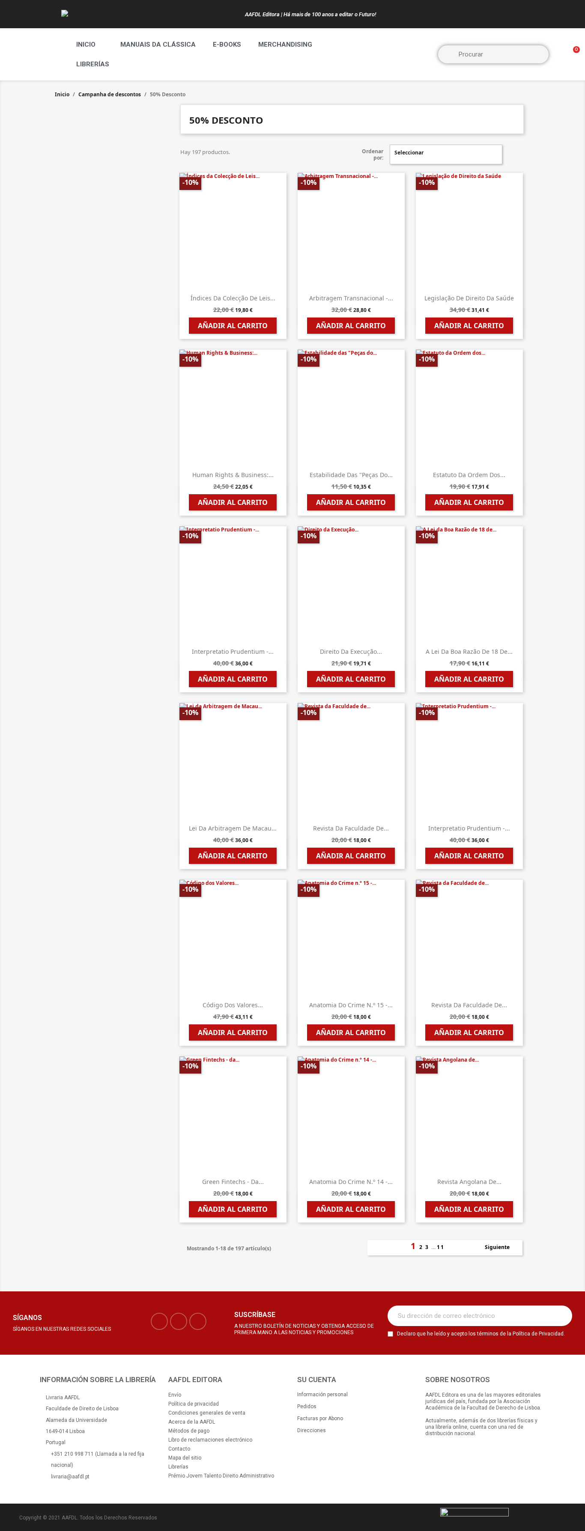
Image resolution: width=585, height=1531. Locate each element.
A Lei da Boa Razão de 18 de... (469, 651)
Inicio (86, 44)
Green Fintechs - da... (233, 1182)
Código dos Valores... (233, 1005)
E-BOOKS (227, 44)
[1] (561, 1316)
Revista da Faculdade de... (351, 828)
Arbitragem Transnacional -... (351, 298)
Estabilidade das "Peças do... (351, 475)
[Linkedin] (197, 1321)
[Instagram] (178, 1321)
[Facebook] (159, 1321)
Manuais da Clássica (158, 44)
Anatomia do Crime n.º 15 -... (351, 1005)
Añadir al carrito (233, 325)
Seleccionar (444, 154)
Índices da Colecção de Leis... (233, 298)
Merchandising (285, 44)
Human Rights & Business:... (233, 475)
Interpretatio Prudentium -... (233, 651)
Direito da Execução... (351, 651)
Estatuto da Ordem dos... (469, 475)
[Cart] (572, 54)
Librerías (92, 64)
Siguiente (502, 1248)
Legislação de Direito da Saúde (469, 298)
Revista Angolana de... (469, 1182)
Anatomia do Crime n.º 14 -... (351, 1182)
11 (441, 1247)
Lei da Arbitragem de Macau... (233, 828)
